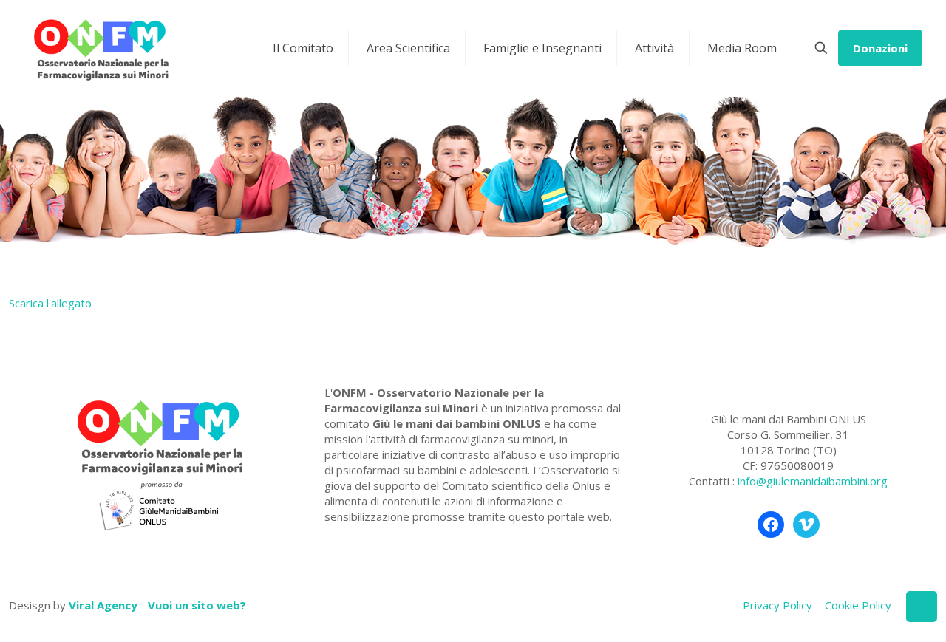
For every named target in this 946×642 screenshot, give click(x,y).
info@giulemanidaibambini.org (813, 481)
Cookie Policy (858, 605)
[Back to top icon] (921, 606)
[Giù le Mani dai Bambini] (100, 48)
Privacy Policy (777, 605)
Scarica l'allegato (50, 303)
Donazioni (880, 48)
